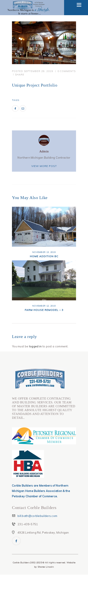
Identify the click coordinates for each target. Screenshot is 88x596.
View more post (44, 166)
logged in (35, 346)
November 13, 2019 (44, 252)
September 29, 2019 (38, 71)
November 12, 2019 (44, 305)
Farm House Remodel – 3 (44, 309)
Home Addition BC (44, 256)
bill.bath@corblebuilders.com (37, 516)
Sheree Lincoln (46, 566)
